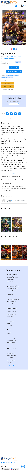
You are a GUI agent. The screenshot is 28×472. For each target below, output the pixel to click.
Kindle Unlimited (14, 104)
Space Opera (9, 362)
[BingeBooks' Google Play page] (15, 468)
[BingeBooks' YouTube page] (11, 463)
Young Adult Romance (12, 308)
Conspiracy (9, 277)
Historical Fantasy (11, 338)
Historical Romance (11, 301)
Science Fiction (11, 348)
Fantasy (9, 329)
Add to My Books (12, 71)
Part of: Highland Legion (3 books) (11, 58)
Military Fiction (10, 321)
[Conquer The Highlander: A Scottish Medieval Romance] (6, 249)
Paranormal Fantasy (11, 340)
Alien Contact (10, 351)
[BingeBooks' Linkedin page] (9, 463)
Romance (10, 294)
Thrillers (9, 274)
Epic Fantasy (10, 335)
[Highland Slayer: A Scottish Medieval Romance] (17, 221)
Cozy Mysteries (10, 279)
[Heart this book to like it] (12, 49)
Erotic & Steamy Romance (13, 299)
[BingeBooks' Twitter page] (4, 463)
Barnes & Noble (7, 86)
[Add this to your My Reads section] (14, 49)
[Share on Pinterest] (19, 113)
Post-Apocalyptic (11, 360)
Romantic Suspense (11, 306)
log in (13, 200)
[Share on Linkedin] (15, 113)
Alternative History (11, 353)
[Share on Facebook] (7, 113)
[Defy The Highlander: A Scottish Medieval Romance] (17, 249)
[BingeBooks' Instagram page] (6, 463)
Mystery (14, 274)
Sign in (25, 5)
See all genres (14, 366)
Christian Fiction (10, 316)
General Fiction (11, 311)
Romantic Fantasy (11, 342)
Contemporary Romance (12, 297)
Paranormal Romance (12, 303)
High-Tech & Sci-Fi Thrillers (13, 284)
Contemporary (10, 332)
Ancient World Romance (12, 75)
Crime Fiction (10, 281)
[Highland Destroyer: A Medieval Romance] (6, 221)
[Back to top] (23, 466)
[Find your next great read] (9, 2)
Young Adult (9, 323)
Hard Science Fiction (11, 355)
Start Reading (14, 67)
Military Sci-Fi (10, 357)
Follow (18, 62)
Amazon (7, 83)
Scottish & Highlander (7, 77)
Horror (8, 319)
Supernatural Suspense (12, 290)
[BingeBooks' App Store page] (5, 469)
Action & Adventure (11, 314)
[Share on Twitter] (11, 113)
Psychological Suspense (12, 288)
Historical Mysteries (11, 286)
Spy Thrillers (15, 277)
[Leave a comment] (16, 49)
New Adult (15, 344)
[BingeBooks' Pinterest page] (14, 463)
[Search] (16, 6)
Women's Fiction (10, 325)
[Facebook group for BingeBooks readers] (1, 463)
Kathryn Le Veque (7, 62)
